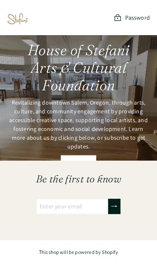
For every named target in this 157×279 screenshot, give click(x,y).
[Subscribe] (114, 206)
